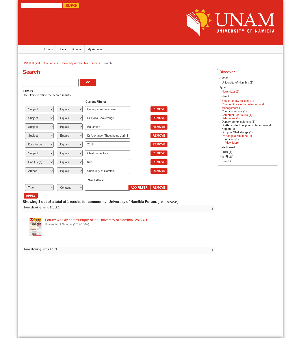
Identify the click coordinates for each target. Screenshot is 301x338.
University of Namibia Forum (79, 63)
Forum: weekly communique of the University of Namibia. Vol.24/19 (97, 220)
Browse (76, 49)
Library (48, 49)
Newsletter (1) (230, 91)
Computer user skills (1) (237, 115)
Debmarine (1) (231, 118)
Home (62, 49)
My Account (95, 49)
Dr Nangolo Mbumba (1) (237, 135)
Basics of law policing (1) (238, 100)
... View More (230, 142)
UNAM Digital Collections (39, 63)
